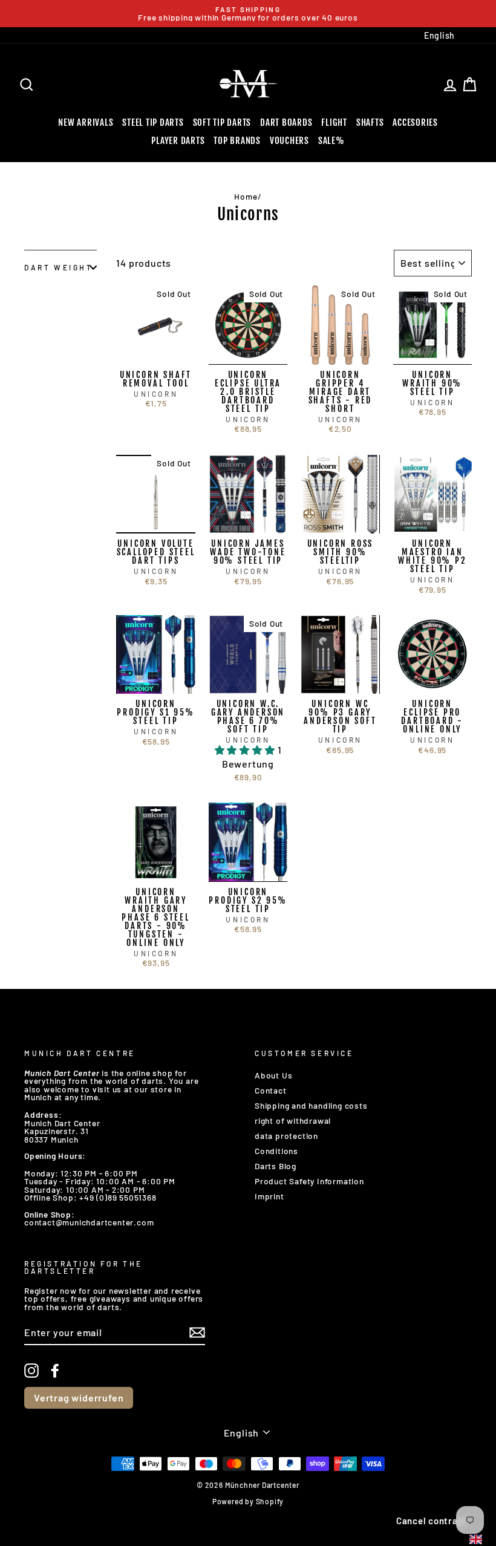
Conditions (276, 1151)
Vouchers (289, 140)
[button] (246, 749)
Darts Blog (275, 1166)
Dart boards (286, 122)
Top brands (237, 140)
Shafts (370, 122)
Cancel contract (431, 1520)
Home (245, 196)
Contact (271, 1090)
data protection (286, 1135)
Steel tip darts (152, 122)
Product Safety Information (309, 1181)
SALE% (331, 140)
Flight (334, 122)
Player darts (177, 140)
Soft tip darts (222, 122)
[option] (248, 13)
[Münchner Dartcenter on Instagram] (31, 1370)
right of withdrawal (293, 1120)
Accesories (415, 122)
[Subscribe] (197, 1332)
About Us (273, 1075)
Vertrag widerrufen (78, 1397)
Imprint (269, 1196)
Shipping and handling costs (311, 1105)
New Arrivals (85, 122)
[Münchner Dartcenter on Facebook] (55, 1370)
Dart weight (58, 267)
